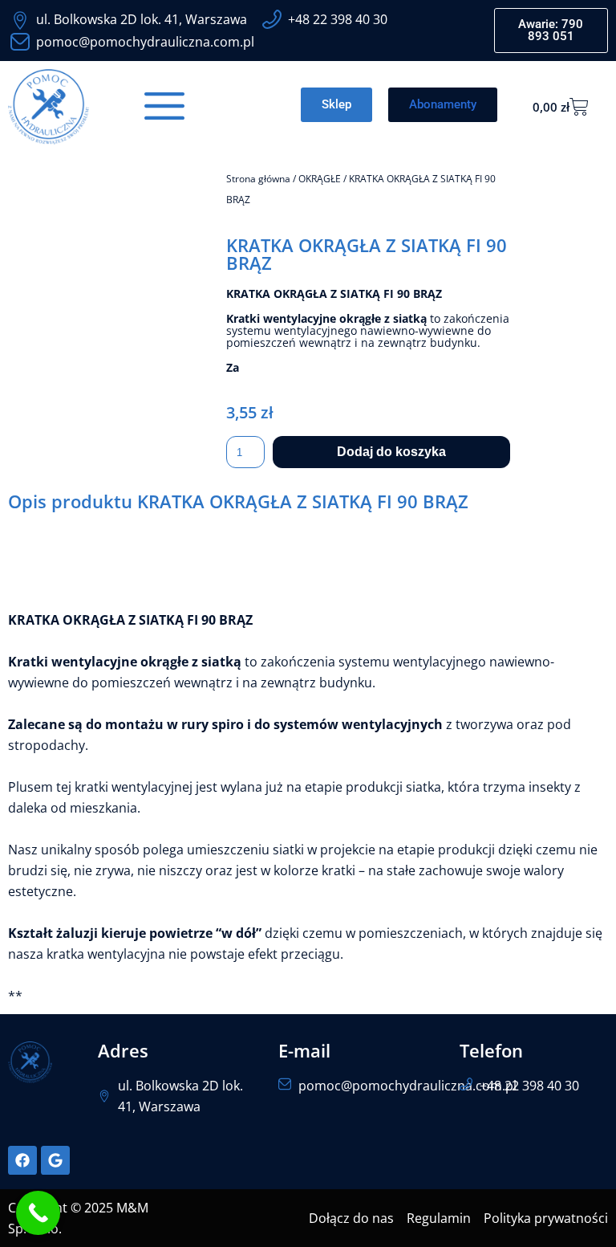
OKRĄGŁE (319, 178)
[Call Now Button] (38, 1213)
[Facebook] (22, 1160)
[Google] (55, 1160)
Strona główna (258, 178)
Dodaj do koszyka (391, 451)
